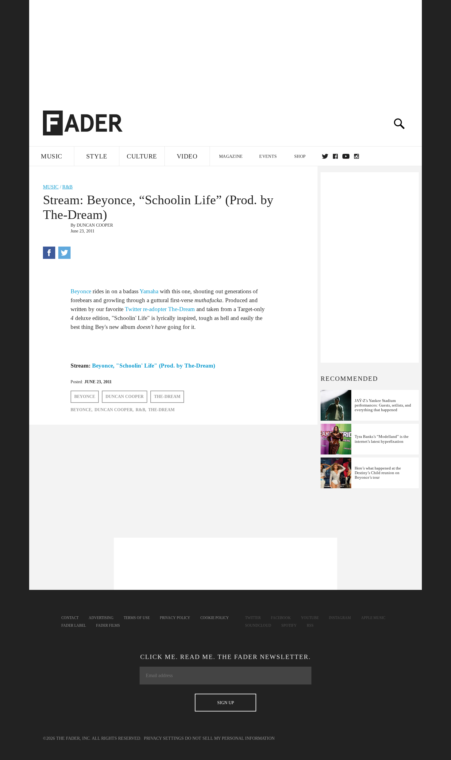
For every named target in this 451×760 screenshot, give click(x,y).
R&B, (141, 409)
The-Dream (181, 309)
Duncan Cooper (95, 225)
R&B (67, 186)
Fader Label (73, 625)
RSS (310, 625)
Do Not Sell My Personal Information (230, 738)
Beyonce (81, 291)
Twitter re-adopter (146, 309)
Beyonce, (82, 409)
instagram (356, 156)
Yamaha (149, 291)
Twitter (325, 156)
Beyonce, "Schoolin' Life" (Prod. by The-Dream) (153, 365)
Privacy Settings (164, 738)
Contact (70, 618)
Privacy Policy (175, 618)
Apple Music (373, 618)
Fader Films (108, 625)
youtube (345, 156)
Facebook (281, 618)
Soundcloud (258, 625)
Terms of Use (137, 618)
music (51, 186)
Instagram (340, 618)
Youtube (310, 618)
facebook (335, 156)
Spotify (289, 625)
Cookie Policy (214, 618)
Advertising (101, 618)
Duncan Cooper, (114, 409)
